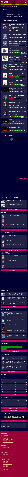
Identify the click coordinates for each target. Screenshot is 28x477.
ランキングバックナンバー (8, 455)
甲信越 (2, 386)
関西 (2, 382)
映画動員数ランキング (7, 454)
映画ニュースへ (14, 306)
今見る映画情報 (6, 465)
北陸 (15, 386)
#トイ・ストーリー (17, 346)
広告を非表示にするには (22, 178)
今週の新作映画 (6, 436)
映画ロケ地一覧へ (13, 410)
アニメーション (17, 400)
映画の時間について (13, 420)
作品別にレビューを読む (8, 442)
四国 (15, 389)
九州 (2, 391)
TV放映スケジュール (7, 464)
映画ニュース (6, 461)
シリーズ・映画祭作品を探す (13, 351)
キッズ (16, 402)
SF (1, 402)
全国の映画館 (6, 447)
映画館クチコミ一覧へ (13, 408)
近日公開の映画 (6, 438)
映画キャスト (9, 6)
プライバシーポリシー (20, 469)
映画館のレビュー (6, 448)
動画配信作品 (6, 462)
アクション (3, 400)
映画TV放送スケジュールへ (13, 371)
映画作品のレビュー (7, 440)
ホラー (16, 405)
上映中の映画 (6, 435)
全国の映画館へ (14, 394)
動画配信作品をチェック (13, 270)
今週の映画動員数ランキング (6, 229)
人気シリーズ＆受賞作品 (8, 439)
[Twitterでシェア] (16, 139)
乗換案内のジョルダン (10, 469)
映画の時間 (3, 6)
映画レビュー (13, 341)
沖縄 (15, 391)
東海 (15, 382)
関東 (15, 379)
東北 (15, 384)
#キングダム (3, 349)
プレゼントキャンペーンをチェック (13, 209)
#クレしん (11, 346)
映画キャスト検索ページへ (6, 424)
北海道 (2, 384)
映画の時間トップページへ (6, 426)
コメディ (2, 405)
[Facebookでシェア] (11, 139)
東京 (2, 379)
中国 (2, 389)
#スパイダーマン (4, 346)
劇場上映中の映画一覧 (13, 250)
